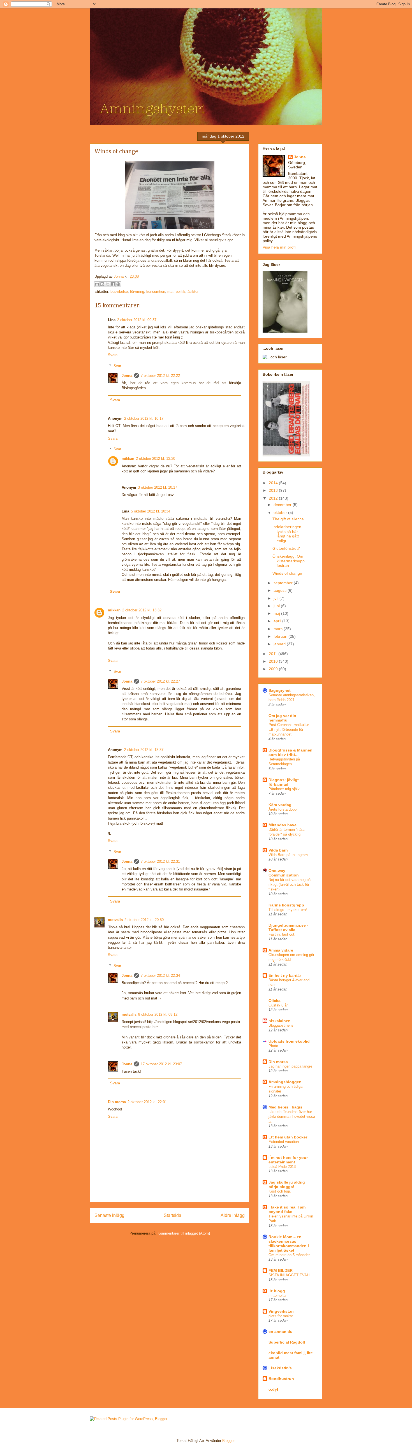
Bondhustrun (281, 1378)
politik (180, 291)
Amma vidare (281, 950)
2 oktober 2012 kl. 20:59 (144, 920)
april (278, 621)
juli (276, 598)
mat (170, 291)
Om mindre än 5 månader (289, 1255)
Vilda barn (278, 850)
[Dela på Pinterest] (118, 284)
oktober (281, 512)
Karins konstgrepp (286, 905)
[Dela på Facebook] (113, 284)
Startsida (172, 1215)
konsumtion (155, 291)
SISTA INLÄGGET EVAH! (290, 1275)
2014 (274, 483)
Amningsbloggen (285, 1082)
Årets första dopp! (283, 809)
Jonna (119, 276)
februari (281, 636)
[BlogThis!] (102, 284)
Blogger (228, 1441)
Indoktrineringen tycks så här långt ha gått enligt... (286, 534)
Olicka (275, 1000)
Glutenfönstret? (286, 548)
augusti (281, 590)
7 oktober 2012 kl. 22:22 (160, 376)
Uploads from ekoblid (289, 1041)
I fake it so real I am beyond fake (287, 1209)
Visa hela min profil (279, 247)
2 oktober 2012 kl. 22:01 (147, 1102)
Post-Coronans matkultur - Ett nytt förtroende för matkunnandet (290, 730)
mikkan (128, 458)
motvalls (115, 920)
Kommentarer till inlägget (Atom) (184, 1233)
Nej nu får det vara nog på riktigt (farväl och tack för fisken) (290, 885)
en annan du (281, 1331)
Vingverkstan (281, 1311)
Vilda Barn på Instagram (288, 855)
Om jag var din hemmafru (282, 717)
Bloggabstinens (281, 1025)
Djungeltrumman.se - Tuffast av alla (288, 927)
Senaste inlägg (109, 1215)
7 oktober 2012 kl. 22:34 (160, 975)
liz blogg (277, 1291)
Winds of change (287, 573)
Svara (112, 355)
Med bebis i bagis (285, 1107)
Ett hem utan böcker (288, 1137)
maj (277, 613)
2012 (274, 498)
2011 (273, 653)
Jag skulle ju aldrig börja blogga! (287, 1184)
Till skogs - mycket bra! (288, 910)
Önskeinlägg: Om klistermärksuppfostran (288, 561)
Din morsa (117, 1102)
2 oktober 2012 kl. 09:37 (136, 320)
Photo (273, 1046)
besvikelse (119, 291)
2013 (274, 490)
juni (277, 606)
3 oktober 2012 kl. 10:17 (157, 487)
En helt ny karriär (285, 975)
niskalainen (280, 1021)
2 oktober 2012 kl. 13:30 (155, 458)
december (283, 504)
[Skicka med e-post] (97, 284)
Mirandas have (283, 825)
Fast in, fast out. (282, 934)
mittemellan (278, 1295)
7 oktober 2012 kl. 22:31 (160, 861)
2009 (274, 669)
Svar (117, 365)
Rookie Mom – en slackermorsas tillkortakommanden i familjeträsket (289, 1243)
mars (279, 629)
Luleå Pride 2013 (282, 1167)
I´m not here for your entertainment (288, 1159)
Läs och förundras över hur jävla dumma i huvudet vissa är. (292, 1117)
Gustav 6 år (278, 1005)
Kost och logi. (280, 1191)
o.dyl (273, 1389)
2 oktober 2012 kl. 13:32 (141, 610)
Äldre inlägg (233, 1215)
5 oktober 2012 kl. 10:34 (150, 511)
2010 (274, 661)
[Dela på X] (107, 284)
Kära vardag (280, 804)
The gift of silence (288, 519)
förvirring (137, 291)
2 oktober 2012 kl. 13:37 (143, 750)
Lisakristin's (280, 1368)
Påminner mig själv (284, 789)
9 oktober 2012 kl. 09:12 (157, 1014)
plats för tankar (281, 1316)
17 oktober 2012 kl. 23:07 (161, 1064)
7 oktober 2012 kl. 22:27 (160, 681)
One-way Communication (284, 872)
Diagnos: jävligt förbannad (284, 782)
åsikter (193, 291)
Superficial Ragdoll (287, 1342)
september (284, 583)
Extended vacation (284, 1142)
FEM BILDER (281, 1270)
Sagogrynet (280, 690)
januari (280, 644)
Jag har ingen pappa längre (290, 1066)
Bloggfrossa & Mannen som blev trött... (291, 752)
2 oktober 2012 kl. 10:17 (143, 418)
